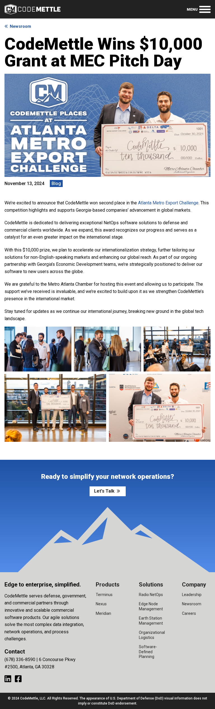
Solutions (151, 584)
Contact (14, 651)
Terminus (104, 594)
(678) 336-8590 (19, 659)
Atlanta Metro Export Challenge (168, 202)
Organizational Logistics (152, 635)
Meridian (103, 613)
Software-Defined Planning (148, 652)
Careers (189, 613)
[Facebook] (18, 678)
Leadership (192, 594)
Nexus (101, 604)
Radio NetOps (151, 594)
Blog (56, 183)
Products (108, 584)
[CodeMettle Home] (32, 9)
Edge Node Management (151, 606)
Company (194, 584)
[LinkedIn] (7, 678)
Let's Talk (104, 491)
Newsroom (20, 26)
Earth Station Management (151, 620)
